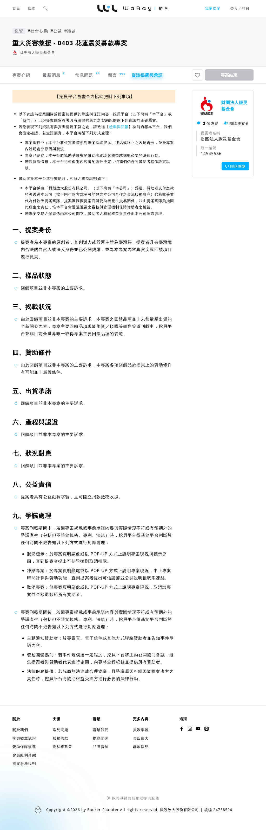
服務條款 (60, 738)
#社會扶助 (38, 31)
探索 (32, 8)
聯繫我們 (100, 729)
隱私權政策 (62, 746)
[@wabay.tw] (181, 729)
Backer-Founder (103, 809)
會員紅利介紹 (24, 755)
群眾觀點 (141, 746)
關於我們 (20, 729)
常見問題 (87, 74)
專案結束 (229, 75)
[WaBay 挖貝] (198, 729)
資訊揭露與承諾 (147, 75)
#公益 (56, 31)
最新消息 (54, 74)
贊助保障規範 (24, 746)
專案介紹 (21, 75)
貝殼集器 (141, 729)
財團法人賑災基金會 (37, 52)
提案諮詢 (100, 738)
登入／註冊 (240, 8)
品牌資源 (100, 746)
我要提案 (213, 8)
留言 (115, 75)
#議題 (70, 31)
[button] (45, 8)
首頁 (16, 8)
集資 (19, 31)
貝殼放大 (141, 738)
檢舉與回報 (119, 126)
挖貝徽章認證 (24, 738)
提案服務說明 (24, 763)
